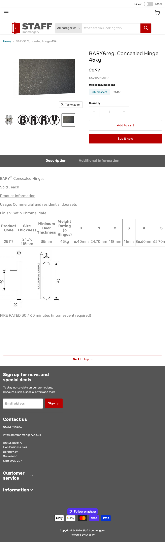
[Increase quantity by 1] (124, 112)
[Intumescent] (100, 96)
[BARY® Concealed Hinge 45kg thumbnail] (9, 120)
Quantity (94, 103)
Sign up (53, 403)
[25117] (117, 96)
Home (7, 41)
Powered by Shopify (83, 534)
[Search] (145, 28)
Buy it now (125, 138)
